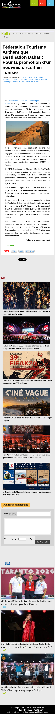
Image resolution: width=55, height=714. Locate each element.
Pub (6, 37)
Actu (15, 34)
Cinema (29, 34)
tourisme (29, 82)
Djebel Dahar (32, 77)
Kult (33, 3)
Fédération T (7, 80)
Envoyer (42, 542)
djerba (41, 77)
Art (21, 34)
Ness (50, 3)
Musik (46, 34)
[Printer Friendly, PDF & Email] (10, 245)
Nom (10, 513)
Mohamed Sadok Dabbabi (30, 80)
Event (38, 34)
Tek (41, 3)
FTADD (16, 80)
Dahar (24, 77)
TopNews (30, 251)
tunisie (36, 82)
